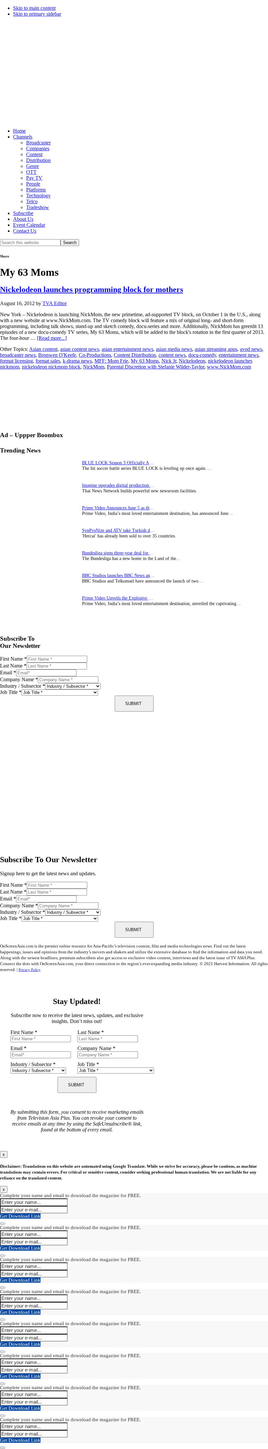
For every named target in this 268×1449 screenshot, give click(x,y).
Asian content (43, 349)
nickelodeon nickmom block (51, 367)
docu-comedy (202, 355)
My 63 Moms (145, 361)
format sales (48, 361)
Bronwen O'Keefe (57, 355)
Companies (37, 148)
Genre (32, 166)
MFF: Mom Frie (111, 361)
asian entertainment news (127, 349)
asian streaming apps (216, 349)
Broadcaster (38, 142)
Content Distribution (135, 355)
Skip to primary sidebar (37, 14)
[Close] (2, 1224)
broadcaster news (18, 355)
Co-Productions (95, 355)
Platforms (36, 189)
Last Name (13, 665)
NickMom (93, 367)
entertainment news (239, 355)
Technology (38, 195)
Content (34, 154)
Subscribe (23, 213)
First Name (13, 659)
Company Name (19, 679)
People (33, 184)
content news (172, 355)
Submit (133, 703)
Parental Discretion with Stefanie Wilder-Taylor (155, 367)
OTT (31, 172)
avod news (251, 349)
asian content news (79, 349)
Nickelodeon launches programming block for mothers (91, 289)
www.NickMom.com (229, 367)
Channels (22, 137)
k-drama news (77, 361)
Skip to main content (34, 8)
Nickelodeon (192, 361)
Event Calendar (29, 225)
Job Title (11, 692)
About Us (23, 219)
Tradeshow (37, 207)
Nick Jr (168, 361)
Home (19, 131)
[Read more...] (52, 338)
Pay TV (34, 178)
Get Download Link (20, 1216)
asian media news (174, 349)
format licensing (16, 361)
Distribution (38, 160)
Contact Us (24, 231)
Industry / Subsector (22, 686)
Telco (32, 201)
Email (8, 672)
